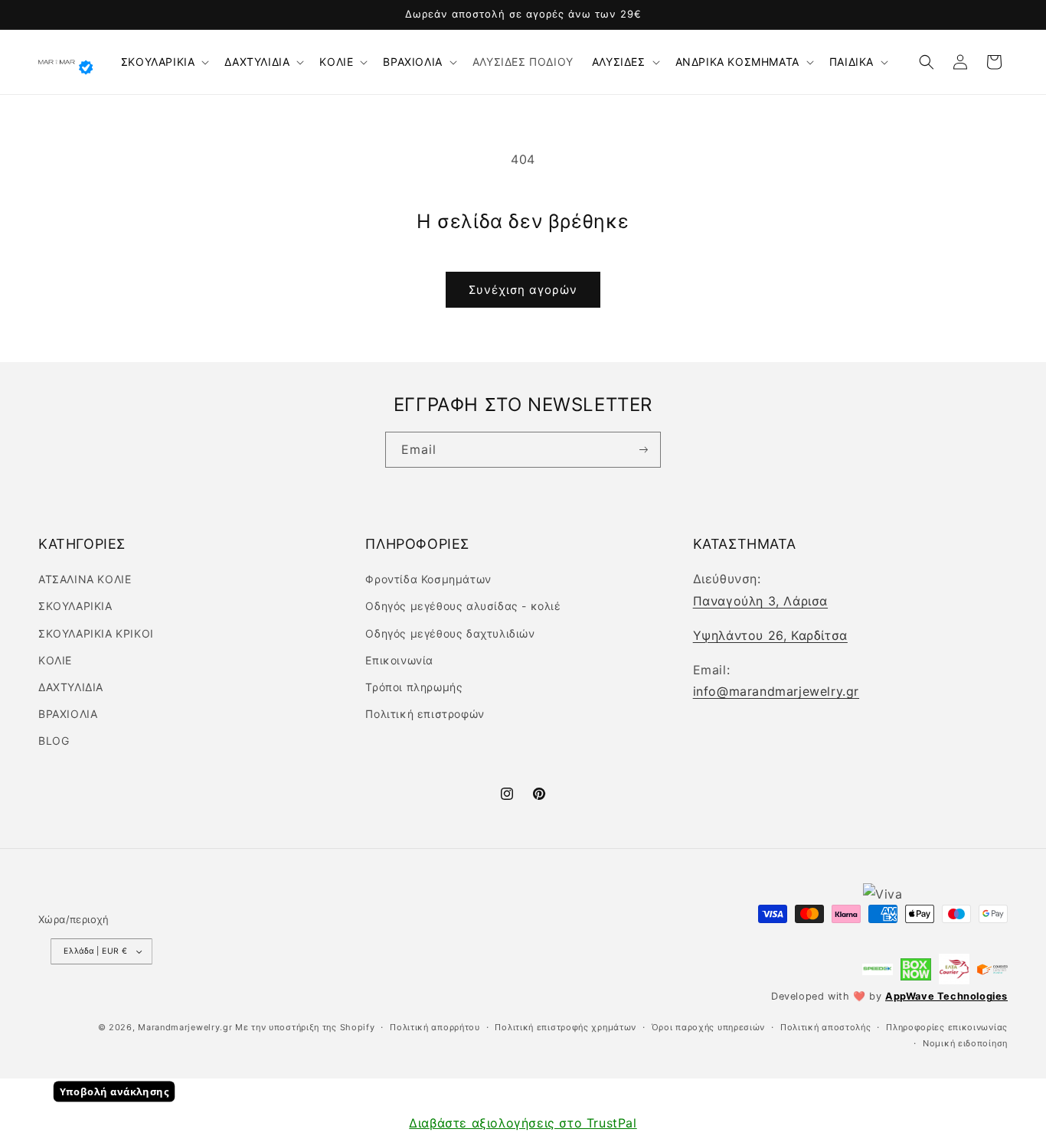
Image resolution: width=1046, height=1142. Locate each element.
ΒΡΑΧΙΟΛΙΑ (412, 61)
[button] (164, 62)
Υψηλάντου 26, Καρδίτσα (770, 635)
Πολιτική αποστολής (825, 1027)
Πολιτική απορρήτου (435, 1027)
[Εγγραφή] (642, 450)
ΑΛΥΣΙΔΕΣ (619, 61)
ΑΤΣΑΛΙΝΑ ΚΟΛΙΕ (84, 579)
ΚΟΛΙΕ (336, 61)
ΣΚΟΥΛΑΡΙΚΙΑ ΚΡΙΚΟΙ (96, 633)
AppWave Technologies (946, 996)
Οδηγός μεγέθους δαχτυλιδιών (449, 633)
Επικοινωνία (399, 660)
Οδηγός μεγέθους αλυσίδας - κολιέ (463, 605)
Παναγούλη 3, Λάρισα (760, 601)
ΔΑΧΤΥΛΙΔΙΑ (256, 61)
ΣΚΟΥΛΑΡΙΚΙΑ (158, 61)
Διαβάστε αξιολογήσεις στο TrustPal (522, 1123)
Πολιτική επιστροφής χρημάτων (565, 1027)
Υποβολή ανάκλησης (114, 1091)
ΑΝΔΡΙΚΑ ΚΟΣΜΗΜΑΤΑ (737, 61)
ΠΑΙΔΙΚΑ (851, 61)
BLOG (53, 740)
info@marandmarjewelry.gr (776, 691)
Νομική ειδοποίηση (965, 1043)
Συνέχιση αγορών (523, 289)
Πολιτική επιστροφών (424, 713)
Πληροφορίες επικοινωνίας (947, 1027)
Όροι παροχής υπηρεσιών (708, 1027)
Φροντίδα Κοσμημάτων (428, 579)
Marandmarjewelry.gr (185, 1027)
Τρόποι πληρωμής (414, 686)
